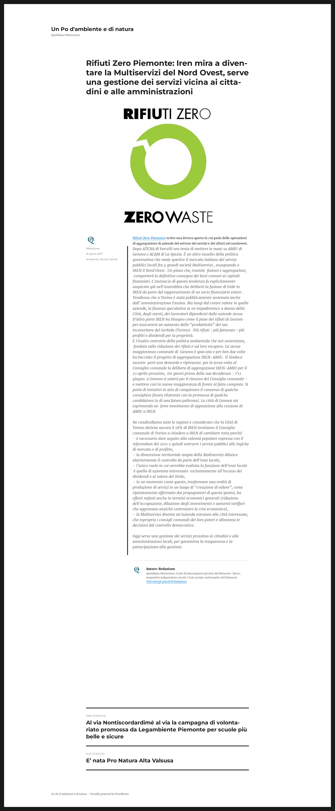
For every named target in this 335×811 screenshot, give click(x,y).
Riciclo (104, 259)
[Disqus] (167, 653)
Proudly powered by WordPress (109, 794)
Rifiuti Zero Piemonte (149, 238)
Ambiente (92, 259)
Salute (114, 259)
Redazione (93, 248)
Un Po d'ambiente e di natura (92, 29)
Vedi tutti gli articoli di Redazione (166, 581)
